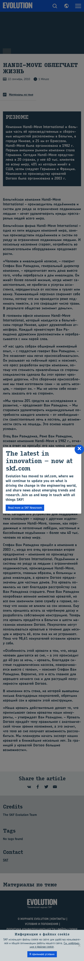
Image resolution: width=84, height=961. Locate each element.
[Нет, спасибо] (79, 945)
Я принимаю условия (42, 954)
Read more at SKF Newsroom (25, 507)
